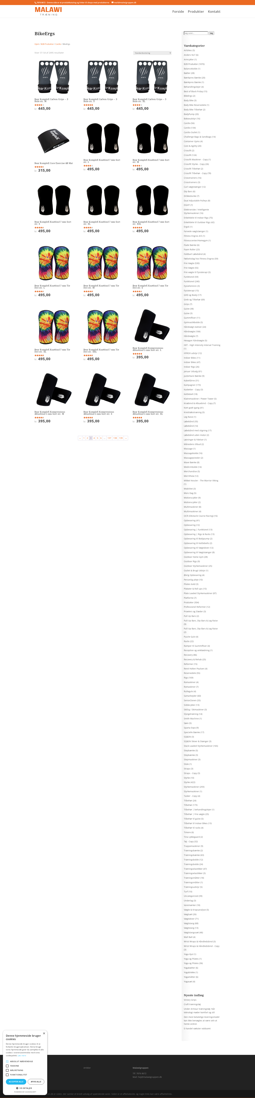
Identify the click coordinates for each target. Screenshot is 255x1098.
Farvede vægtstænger (194, 231)
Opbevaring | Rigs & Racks (197, 534)
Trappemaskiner (192, 846)
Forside (178, 12)
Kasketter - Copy (192, 389)
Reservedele (190, 673)
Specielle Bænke (192, 732)
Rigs (186, 677)
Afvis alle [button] (36, 1081)
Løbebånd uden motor (195, 435)
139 (121, 438)
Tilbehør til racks (192, 827)
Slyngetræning (191, 714)
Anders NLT (189, 54)
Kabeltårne (189, 380)
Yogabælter (189, 967)
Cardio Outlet (190, 132)
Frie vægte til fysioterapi (196, 272)
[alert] (25, 1062)
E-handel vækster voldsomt (197, 1028)
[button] (25, 1088)
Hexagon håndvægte (194, 340)
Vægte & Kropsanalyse (195, 909)
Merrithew (189, 476)
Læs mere (22, 1055)
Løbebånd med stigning (195, 430)
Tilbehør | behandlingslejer (197, 809)
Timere (187, 832)
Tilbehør (188, 800)
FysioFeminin (190, 286)
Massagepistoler (192, 457)
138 (115, 438)
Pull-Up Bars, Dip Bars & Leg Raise (201, 620)
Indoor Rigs (189, 366)
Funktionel (189, 276)
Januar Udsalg (191, 371)
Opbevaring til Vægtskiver (196, 547)
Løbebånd (189, 421)
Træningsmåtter (192, 877)
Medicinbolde (190, 467)
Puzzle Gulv (189, 636)
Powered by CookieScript (25, 1092)
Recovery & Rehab (193, 659)
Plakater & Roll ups (193, 588)
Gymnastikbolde (192, 322)
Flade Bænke (190, 245)
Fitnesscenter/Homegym (196, 240)
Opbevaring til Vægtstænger (198, 552)
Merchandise (190, 471)
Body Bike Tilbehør (193, 109)
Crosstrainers (190, 177)
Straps (187, 768)
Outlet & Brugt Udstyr (194, 570)
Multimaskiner (191, 506)
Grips (186, 304)
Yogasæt (188, 981)
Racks (186, 641)
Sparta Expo (190, 727)
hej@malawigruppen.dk (150, 1077)
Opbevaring (190, 520)
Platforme (188, 597)
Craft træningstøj (192, 1004)
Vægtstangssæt (191, 932)
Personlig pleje (191, 579)
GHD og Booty (190, 295)
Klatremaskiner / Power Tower (199, 398)
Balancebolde (190, 68)
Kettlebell (188, 394)
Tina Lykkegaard (192, 836)
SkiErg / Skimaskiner (194, 709)
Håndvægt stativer (193, 326)
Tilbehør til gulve (192, 818)
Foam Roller (190, 249)
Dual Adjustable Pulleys (195, 200)
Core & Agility (190, 145)
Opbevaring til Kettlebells (196, 543)
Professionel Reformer (195, 606)
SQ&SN (187, 736)
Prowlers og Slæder (193, 611)
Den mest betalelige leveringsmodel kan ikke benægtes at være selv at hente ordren (201, 1020)
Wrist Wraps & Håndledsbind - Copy (201, 946)
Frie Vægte (189, 263)
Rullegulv (188, 691)
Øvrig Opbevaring (192, 575)
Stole (186, 764)
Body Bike (188, 100)
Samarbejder (190, 695)
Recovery (188, 654)
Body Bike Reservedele (195, 105)
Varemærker (190, 905)
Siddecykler (189, 705)
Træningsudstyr (192, 887)
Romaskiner (190, 682)
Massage (188, 448)
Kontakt (214, 12)
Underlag (188, 900)
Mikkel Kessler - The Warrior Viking (201, 480)
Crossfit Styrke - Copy (194, 164)
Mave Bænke (190, 462)
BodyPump (189, 114)
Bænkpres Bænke (192, 77)
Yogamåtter (189, 977)
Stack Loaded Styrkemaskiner (198, 745)
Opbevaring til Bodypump (196, 538)
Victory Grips (190, 999)
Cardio (58, 44)
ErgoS (186, 226)
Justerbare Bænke (192, 376)
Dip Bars (188, 191)
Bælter (187, 73)
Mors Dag (188, 493)
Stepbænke (189, 750)
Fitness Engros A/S (193, 235)
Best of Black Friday (193, 91)
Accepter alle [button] (16, 1081)
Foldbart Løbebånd (193, 254)
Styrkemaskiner (191, 786)
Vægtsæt (188, 914)
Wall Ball (188, 937)
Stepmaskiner (190, 759)
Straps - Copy (190, 773)
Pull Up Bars (190, 616)
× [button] (44, 1033)
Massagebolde (191, 453)
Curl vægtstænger (192, 186)
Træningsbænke (192, 850)
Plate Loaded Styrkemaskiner (198, 593)
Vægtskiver (189, 918)
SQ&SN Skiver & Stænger (196, 741)
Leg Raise (188, 416)
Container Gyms (192, 141)
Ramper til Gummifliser (195, 645)
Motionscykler (191, 497)
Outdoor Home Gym (193, 557)
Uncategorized (191, 896)
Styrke (187, 777)
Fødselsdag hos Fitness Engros (199, 258)
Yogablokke (189, 972)
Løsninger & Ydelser (194, 439)
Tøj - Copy (189, 841)
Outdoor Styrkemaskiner (196, 566)
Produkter (196, 12)
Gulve (186, 308)
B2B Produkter (47, 44)
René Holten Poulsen (194, 668)
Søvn (186, 723)
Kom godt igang (191, 407)
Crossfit (187, 150)
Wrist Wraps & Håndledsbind (198, 941)
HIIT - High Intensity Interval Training (202, 345)
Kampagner (189, 385)
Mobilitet (188, 488)
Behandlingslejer (192, 86)
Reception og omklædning (197, 650)
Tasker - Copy (190, 796)
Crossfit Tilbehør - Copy (195, 173)
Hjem (37, 44)
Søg (211, 33)
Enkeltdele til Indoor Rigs (196, 217)
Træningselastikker (193, 868)
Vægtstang (189, 923)
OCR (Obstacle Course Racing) (198, 515)
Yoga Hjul (188, 954)
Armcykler (189, 59)
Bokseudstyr (190, 118)
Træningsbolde (191, 859)
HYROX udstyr (191, 353)
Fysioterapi (189, 290)
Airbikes (188, 50)
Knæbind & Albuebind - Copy (198, 403)
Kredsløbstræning (193, 412)
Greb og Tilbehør (192, 299)
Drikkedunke (190, 196)
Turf (186, 891)
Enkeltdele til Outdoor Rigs (197, 222)
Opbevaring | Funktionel (196, 529)
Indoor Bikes (190, 357)
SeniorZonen (190, 700)
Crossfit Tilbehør (192, 168)
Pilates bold (189, 584)
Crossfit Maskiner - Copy (196, 159)
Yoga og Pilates (191, 958)
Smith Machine (191, 718)
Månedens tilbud (192, 444)
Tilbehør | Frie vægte (194, 814)
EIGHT (187, 205)
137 (109, 438)
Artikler (87, 1067)
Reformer (188, 664)
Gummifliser (190, 317)
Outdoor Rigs (190, 561)
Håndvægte (189, 331)
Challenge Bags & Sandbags (197, 136)
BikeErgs (188, 95)
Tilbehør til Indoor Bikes (195, 823)
